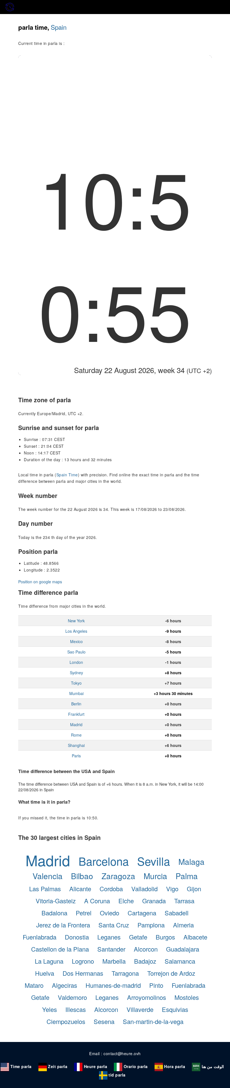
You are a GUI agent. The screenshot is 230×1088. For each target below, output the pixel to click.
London (76, 662)
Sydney (76, 672)
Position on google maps (40, 581)
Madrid (76, 724)
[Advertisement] (115, 97)
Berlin (76, 704)
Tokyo (76, 683)
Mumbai (76, 693)
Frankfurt (76, 714)
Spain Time (67, 474)
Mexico (76, 641)
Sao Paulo (76, 652)
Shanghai (76, 745)
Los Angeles (76, 631)
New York (76, 620)
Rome (76, 735)
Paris (76, 755)
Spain (58, 26)
